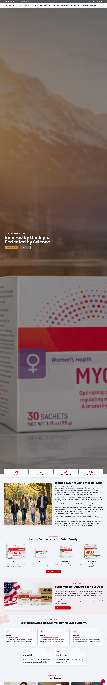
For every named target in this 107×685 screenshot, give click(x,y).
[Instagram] (91, 1)
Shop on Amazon (61, 607)
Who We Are (47, 5)
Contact (93, 5)
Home (20, 5)
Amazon (85, 5)
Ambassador (65, 5)
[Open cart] (100, 5)
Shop (79, 5)
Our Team (56, 5)
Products (27, 5)
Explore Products (11, 247)
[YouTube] (93, 1)
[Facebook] (89, 1)
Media (73, 5)
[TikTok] (101, 1)
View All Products (52, 571)
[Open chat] (103, 681)
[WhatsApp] (97, 1)
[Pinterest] (99, 1)
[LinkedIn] (95, 1)
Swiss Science (37, 5)
